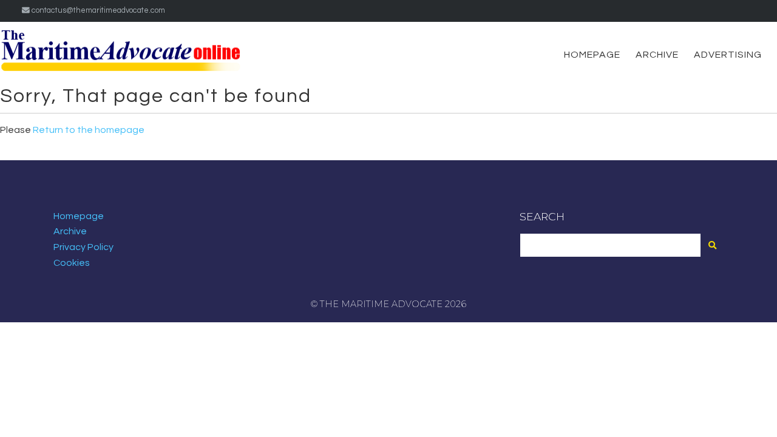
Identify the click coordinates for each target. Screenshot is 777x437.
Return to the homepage (88, 130)
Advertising (728, 54)
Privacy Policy (83, 247)
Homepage (592, 54)
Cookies (71, 263)
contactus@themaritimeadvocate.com (97, 11)
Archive (657, 54)
